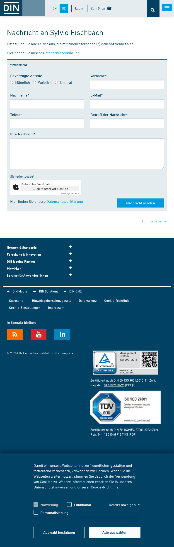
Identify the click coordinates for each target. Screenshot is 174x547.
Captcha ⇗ (70, 193)
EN (55, 8)
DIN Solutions (48, 291)
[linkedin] (62, 334)
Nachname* (19, 95)
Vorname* (98, 75)
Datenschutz (88, 300)
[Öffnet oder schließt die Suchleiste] (153, 8)
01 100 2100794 (114, 385)
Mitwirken (14, 268)
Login (79, 8)
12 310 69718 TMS (116, 434)
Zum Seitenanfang (156, 221)
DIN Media (19, 291)
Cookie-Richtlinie (104, 486)
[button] (124, 504)
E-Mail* (96, 95)
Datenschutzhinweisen (51, 486)
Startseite (16, 300)
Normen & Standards (22, 247)
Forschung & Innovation (24, 254)
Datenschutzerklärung (61, 53)
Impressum (56, 307)
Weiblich (45, 82)
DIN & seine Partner (21, 261)
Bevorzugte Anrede (26, 75)
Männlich (22, 82)
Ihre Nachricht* (23, 134)
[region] (87, 492)
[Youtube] (38, 334)
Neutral (66, 82)
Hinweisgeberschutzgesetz (51, 300)
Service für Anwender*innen (27, 275)
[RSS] (15, 334)
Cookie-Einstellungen (25, 307)
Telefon (16, 114)
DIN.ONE (75, 291)
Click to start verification (50, 188)
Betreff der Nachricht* (108, 114)
